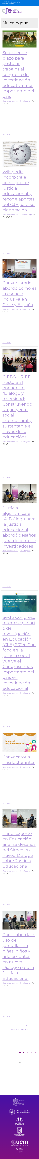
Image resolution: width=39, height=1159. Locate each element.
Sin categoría (25, 101)
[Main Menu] (35, 11)
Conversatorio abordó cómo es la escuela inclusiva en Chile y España (19, 293)
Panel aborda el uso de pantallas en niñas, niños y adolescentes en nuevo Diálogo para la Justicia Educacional (18, 956)
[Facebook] (20, 1052)
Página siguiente (19, 1029)
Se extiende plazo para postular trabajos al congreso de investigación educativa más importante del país (18, 74)
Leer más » (6, 134)
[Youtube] (27, 1052)
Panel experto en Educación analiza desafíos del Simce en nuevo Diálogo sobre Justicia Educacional (19, 850)
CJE (21, 215)
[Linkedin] (35, 1052)
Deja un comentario (10, 101)
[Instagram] (31, 1052)
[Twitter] (23, 1052)
